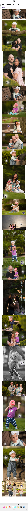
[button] (14, 509)
